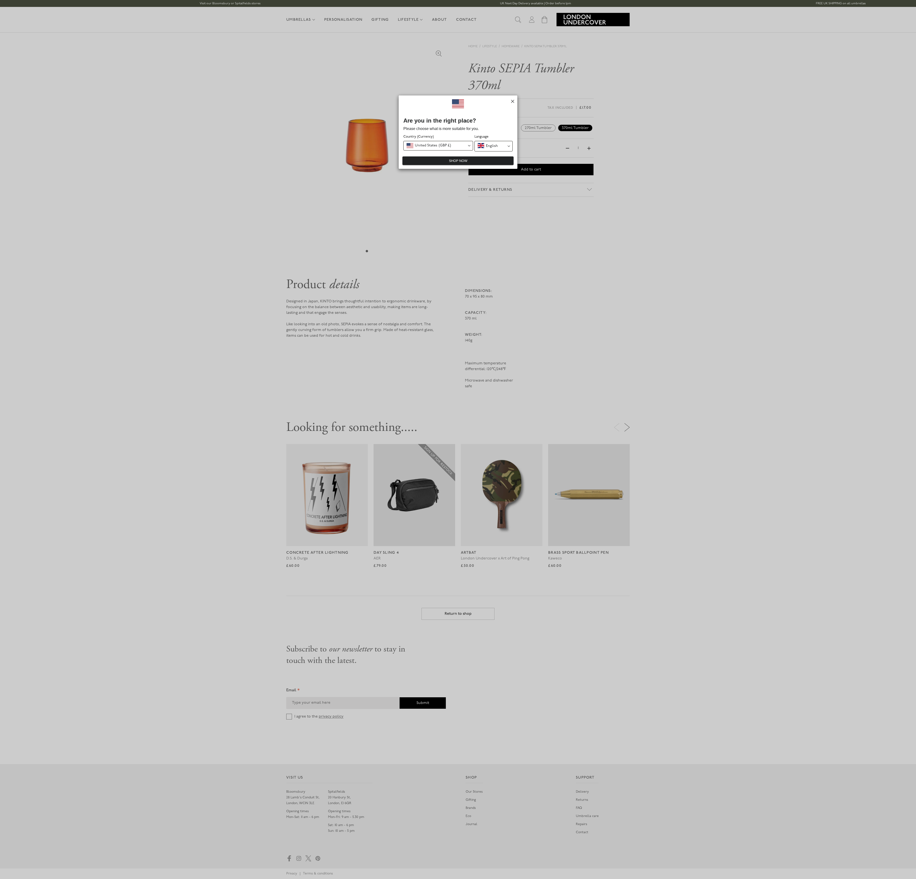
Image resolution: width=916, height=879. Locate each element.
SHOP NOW (458, 161)
